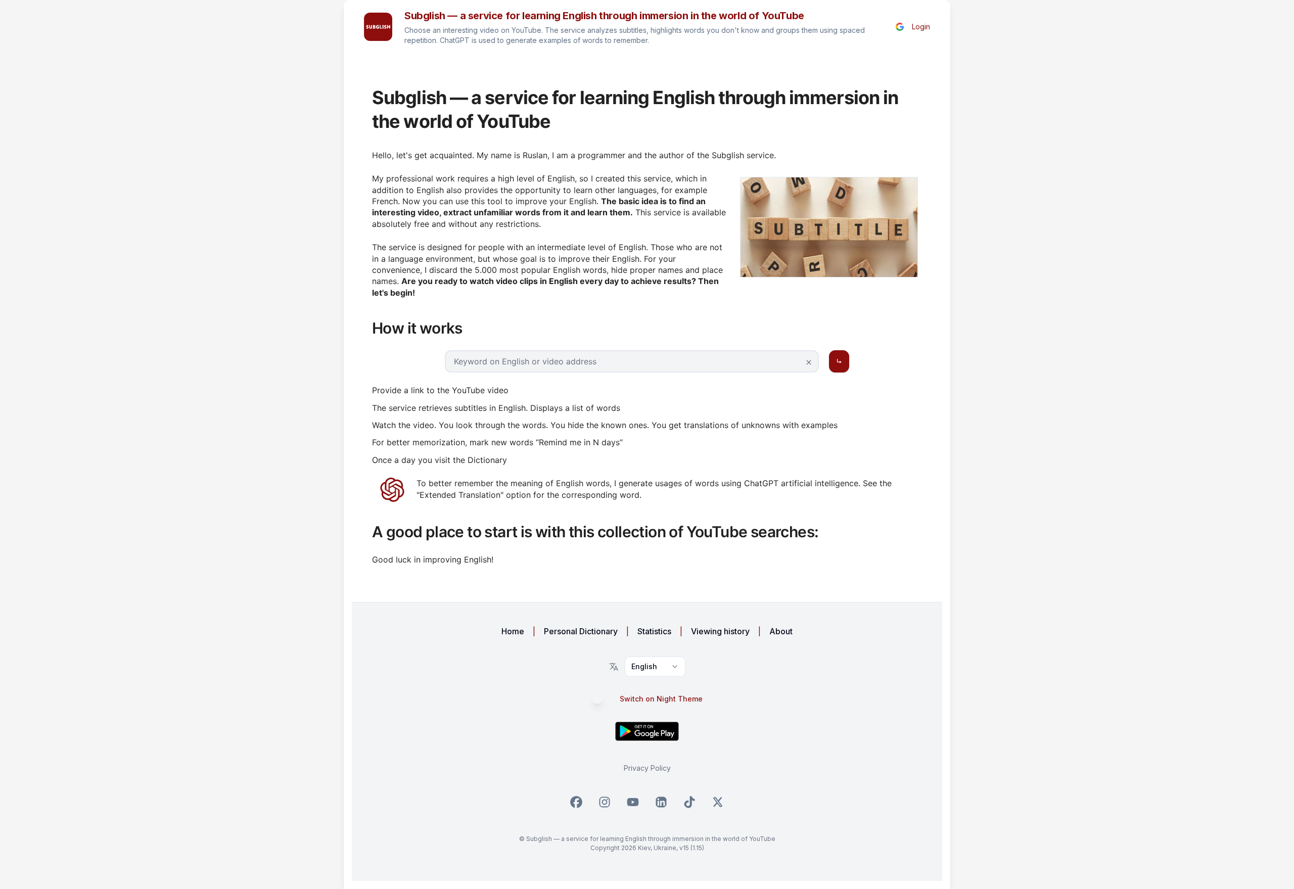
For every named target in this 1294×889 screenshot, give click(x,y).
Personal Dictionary (581, 631)
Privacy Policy (647, 768)
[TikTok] (689, 802)
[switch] (602, 699)
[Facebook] (576, 802)
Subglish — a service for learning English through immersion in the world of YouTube (604, 16)
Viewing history (720, 631)
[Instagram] (604, 802)
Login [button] (921, 26)
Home (512, 631)
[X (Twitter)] (718, 802)
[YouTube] (633, 802)
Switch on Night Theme (661, 699)
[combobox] (655, 667)
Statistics (654, 631)
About (781, 631)
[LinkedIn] (661, 802)
